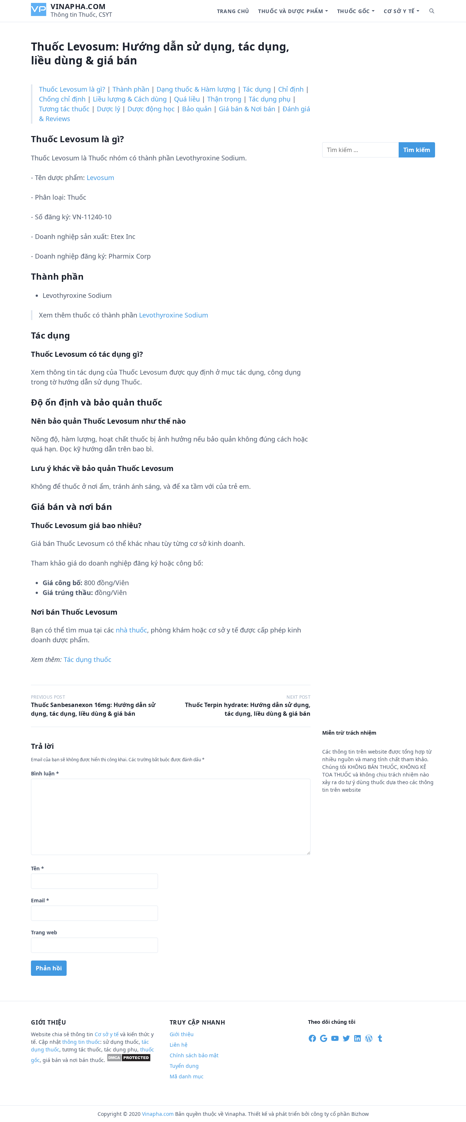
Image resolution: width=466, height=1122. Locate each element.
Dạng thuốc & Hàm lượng (196, 89)
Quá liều (187, 99)
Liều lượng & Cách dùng (130, 99)
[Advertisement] (378, 85)
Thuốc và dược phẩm (290, 11)
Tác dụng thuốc (87, 659)
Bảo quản (197, 108)
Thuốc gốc (353, 11)
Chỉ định (291, 89)
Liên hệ (178, 1044)
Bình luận (45, 773)
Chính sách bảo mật (194, 1055)
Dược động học (151, 108)
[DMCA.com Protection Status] (129, 1060)
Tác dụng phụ (270, 99)
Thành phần (130, 89)
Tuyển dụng (184, 1065)
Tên (37, 868)
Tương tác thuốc (64, 108)
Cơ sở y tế (399, 11)
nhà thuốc (131, 630)
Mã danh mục (187, 1076)
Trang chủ (233, 11)
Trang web (44, 932)
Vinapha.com (78, 6)
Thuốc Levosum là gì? (72, 89)
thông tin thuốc (81, 1041)
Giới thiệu (182, 1034)
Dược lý (108, 108)
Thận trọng (224, 99)
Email (40, 900)
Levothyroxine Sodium (173, 315)
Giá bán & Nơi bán (247, 108)
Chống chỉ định (62, 99)
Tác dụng (257, 89)
